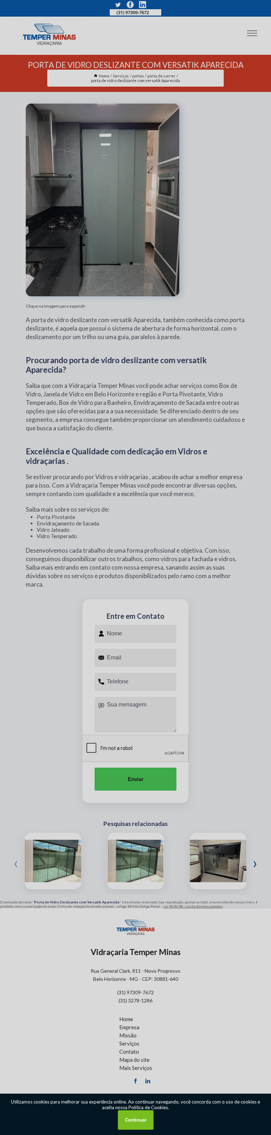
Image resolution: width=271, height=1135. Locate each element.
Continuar (135, 1120)
